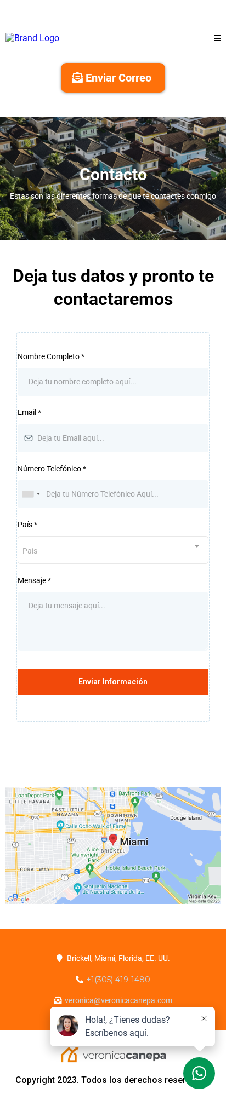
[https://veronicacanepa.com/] (32, 37)
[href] (113, 846)
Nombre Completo (51, 356)
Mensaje (34, 580)
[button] (217, 38)
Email (29, 412)
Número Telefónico (52, 468)
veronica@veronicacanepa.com (118, 1000)
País (27, 524)
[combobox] (30, 494)
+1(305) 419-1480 (118, 979)
